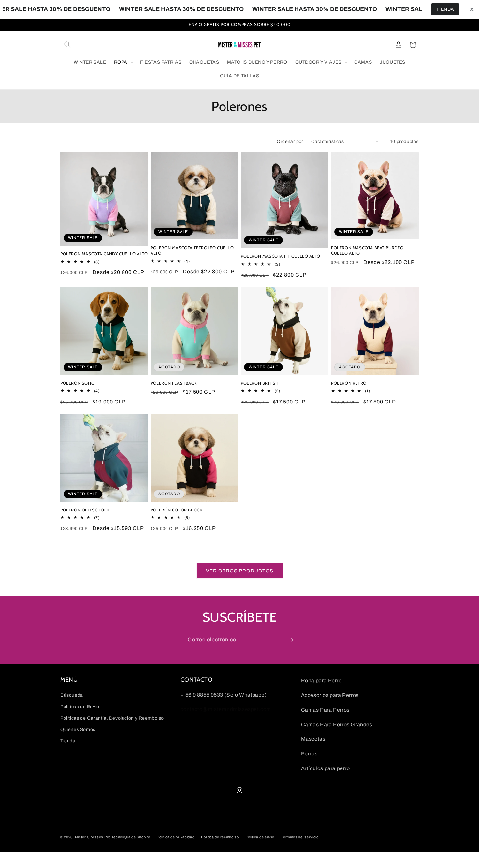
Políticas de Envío (79, 706)
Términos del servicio (300, 837)
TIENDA (445, 9)
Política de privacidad (175, 837)
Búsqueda (71, 695)
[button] (67, 45)
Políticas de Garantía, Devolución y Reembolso (112, 718)
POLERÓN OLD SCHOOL (85, 509)
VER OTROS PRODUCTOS (239, 570)
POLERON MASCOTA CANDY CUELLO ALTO (104, 253)
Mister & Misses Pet (92, 837)
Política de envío (260, 837)
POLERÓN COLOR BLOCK (176, 509)
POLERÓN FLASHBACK (173, 383)
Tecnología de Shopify (130, 837)
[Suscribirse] (290, 639)
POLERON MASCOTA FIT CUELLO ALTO (280, 256)
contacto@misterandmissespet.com (226, 709)
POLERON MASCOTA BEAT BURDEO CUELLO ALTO (367, 250)
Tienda (68, 740)
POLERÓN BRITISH (260, 383)
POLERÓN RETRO (349, 383)
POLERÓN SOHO (77, 383)
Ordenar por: (291, 141)
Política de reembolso (220, 837)
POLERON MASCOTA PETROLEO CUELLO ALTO (192, 250)
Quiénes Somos (77, 729)
